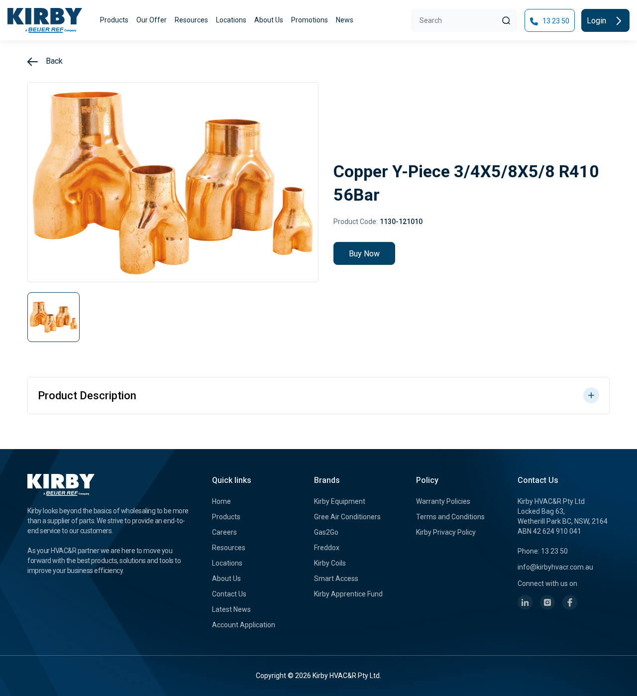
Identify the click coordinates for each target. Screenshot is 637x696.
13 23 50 (555, 21)
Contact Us (229, 594)
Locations (231, 20)
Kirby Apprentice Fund (348, 594)
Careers (224, 532)
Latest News (231, 609)
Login (597, 20)
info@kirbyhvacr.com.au (555, 567)
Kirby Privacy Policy (446, 532)
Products (114, 20)
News (344, 20)
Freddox (326, 548)
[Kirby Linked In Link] (525, 602)
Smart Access (336, 578)
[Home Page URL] (44, 20)
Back (53, 61)
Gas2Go (326, 532)
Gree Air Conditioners (347, 517)
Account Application (243, 625)
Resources (191, 20)
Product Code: (355, 222)
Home (221, 501)
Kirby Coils (330, 563)
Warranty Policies (443, 501)
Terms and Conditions (450, 517)
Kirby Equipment (339, 501)
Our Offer (151, 20)
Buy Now (364, 253)
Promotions (309, 20)
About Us (268, 20)
